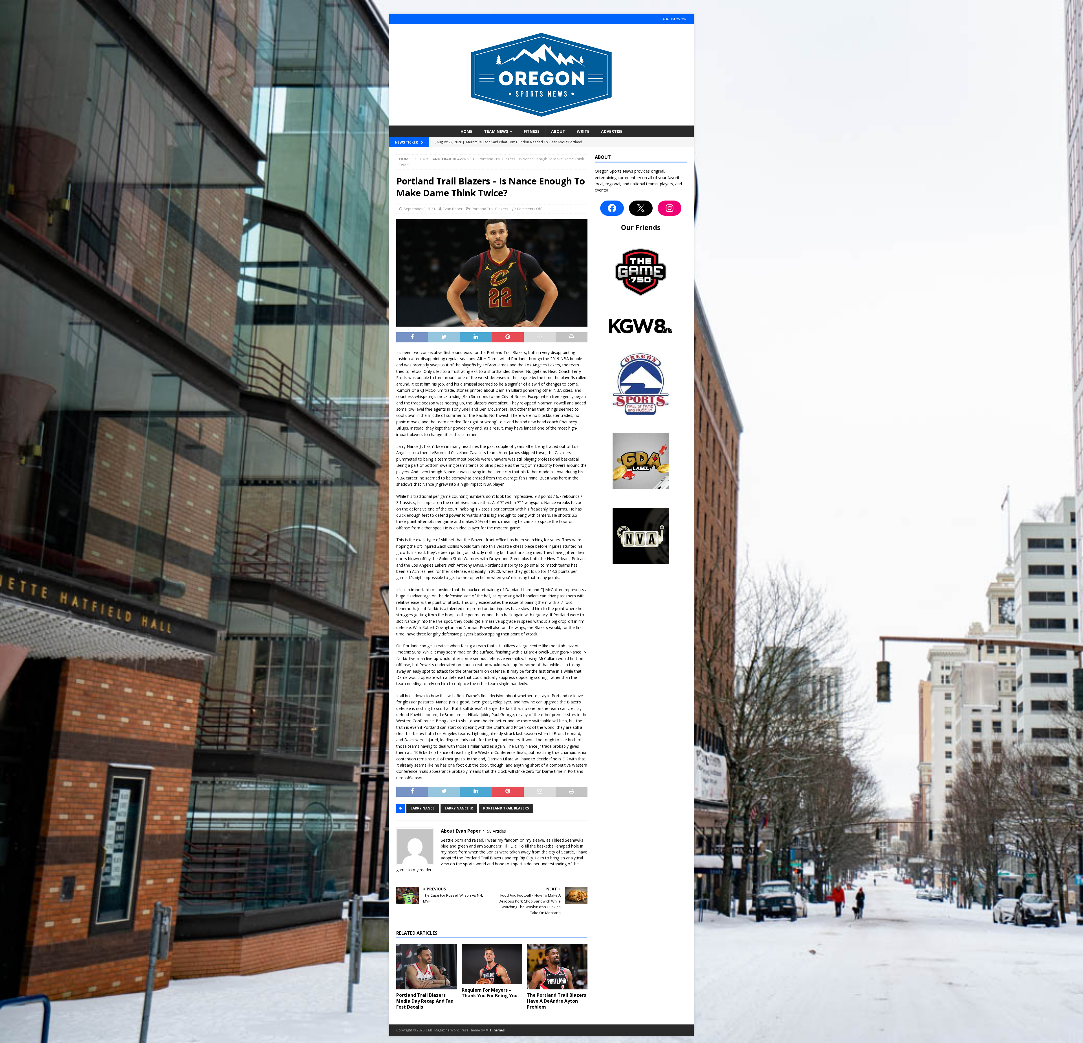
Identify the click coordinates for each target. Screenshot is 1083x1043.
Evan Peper (453, 208)
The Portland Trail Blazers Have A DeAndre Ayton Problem (556, 1001)
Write (583, 131)
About (558, 131)
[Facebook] (612, 208)
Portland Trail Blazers (490, 208)
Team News (496, 131)
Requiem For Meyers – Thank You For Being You (490, 993)
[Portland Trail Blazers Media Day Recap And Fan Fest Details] (426, 966)
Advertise (611, 131)
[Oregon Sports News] (541, 122)
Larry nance (423, 808)
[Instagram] (669, 208)
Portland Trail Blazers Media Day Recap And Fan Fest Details (425, 1001)
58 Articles (496, 831)
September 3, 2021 (419, 208)
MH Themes (495, 1030)
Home (466, 131)
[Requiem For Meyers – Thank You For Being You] (492, 964)
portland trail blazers (506, 808)
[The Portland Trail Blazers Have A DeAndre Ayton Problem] (557, 966)
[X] (641, 208)
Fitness (532, 131)
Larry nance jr (459, 808)
